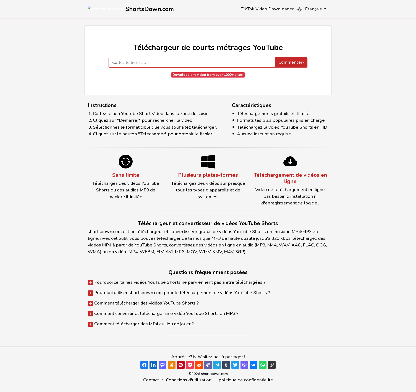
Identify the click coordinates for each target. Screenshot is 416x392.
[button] (315, 9)
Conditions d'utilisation (188, 380)
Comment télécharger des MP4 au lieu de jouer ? (143, 324)
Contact (151, 380)
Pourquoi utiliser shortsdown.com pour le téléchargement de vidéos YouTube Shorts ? (181, 293)
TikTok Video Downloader (267, 9)
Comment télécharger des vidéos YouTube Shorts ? (146, 303)
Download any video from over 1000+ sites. (208, 74)
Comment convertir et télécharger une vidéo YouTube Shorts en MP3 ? (165, 313)
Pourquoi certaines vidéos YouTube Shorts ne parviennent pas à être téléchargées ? (179, 282)
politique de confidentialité (246, 380)
